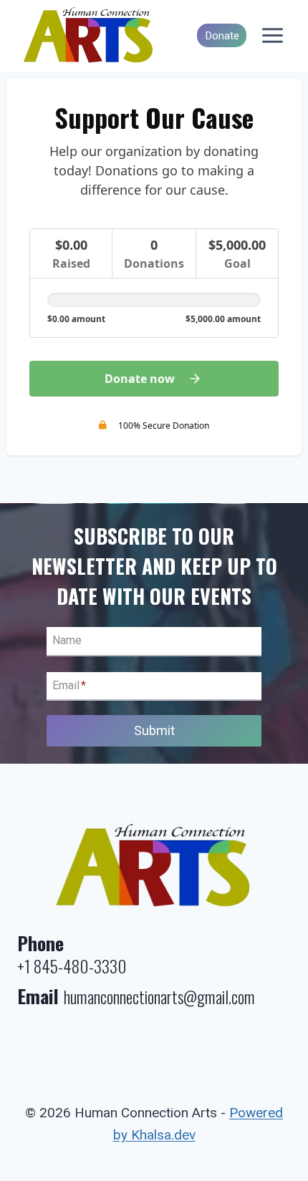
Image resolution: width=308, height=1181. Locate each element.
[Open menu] (272, 35)
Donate (222, 35)
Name (67, 641)
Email (69, 685)
